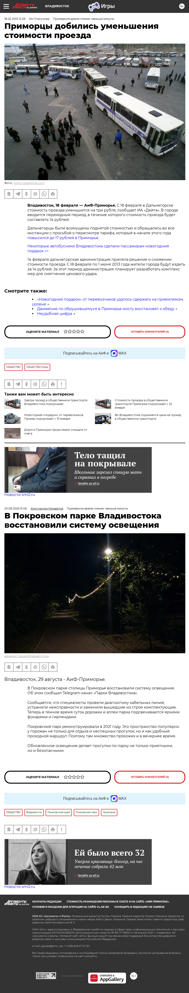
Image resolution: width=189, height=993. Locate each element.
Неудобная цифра (54, 313)
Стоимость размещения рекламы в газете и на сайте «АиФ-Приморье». (118, 901)
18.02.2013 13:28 (14, 19)
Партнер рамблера (72, 975)
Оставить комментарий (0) (150, 331)
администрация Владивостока (26, 656)
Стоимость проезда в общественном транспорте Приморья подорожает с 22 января (143, 403)
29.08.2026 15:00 (15, 508)
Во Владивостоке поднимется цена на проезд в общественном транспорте (148, 416)
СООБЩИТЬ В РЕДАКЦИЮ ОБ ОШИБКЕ (139, 906)
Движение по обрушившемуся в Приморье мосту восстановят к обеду (105, 309)
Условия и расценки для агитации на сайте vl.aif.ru (70, 906)
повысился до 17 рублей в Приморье (62, 238)
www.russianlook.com (29, 183)
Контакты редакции (46, 901)
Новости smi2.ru (19, 494)
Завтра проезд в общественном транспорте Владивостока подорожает (55, 402)
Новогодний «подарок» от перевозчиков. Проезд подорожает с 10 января (54, 416)
